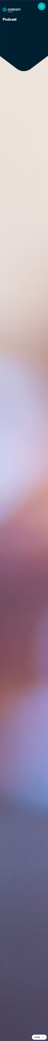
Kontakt (37, 1037)
